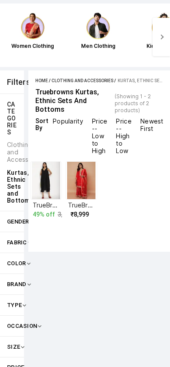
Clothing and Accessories (82, 80)
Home (41, 80)
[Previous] (8, 37)
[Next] (161, 37)
